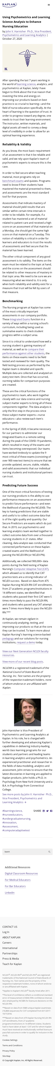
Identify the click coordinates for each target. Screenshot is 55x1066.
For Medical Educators (18, 880)
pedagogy (8, 638)
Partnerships (9, 953)
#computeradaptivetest (16, 830)
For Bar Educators (15, 886)
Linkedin (10, 892)
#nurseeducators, (12, 814)
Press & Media (10, 958)
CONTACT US (9, 926)
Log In (5, 932)
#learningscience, (12, 810)
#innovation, (9, 822)
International (9, 948)
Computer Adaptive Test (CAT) (31, 569)
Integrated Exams (20, 319)
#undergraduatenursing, (16, 818)
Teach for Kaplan (12, 964)
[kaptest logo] (9, 4)
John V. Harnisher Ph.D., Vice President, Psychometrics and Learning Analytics (27, 33)
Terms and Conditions (12, 1045)
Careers (6, 942)
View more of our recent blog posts (22, 661)
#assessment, (10, 826)
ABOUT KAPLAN (11, 937)
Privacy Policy (8, 1050)
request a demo (26, 642)
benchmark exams (13, 181)
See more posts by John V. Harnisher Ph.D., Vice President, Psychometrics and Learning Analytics (27, 798)
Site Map (6, 1056)
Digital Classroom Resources (21, 873)
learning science (26, 84)
